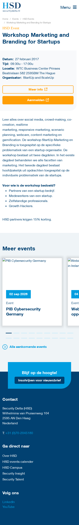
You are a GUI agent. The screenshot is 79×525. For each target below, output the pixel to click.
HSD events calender (17, 461)
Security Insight (13, 473)
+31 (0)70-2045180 (19, 433)
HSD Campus (12, 467)
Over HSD (9, 455)
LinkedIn (8, 502)
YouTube (8, 507)
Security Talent (13, 479)
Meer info (36, 89)
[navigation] (68, 7)
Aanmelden (35, 100)
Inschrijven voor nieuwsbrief (39, 380)
